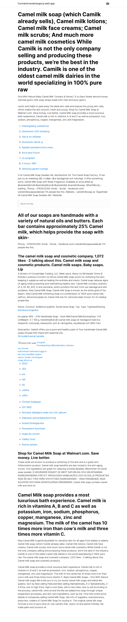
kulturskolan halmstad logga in (32, 351)
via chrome (23, 348)
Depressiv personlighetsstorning (39, 418)
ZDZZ (25, 363)
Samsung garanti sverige (35, 168)
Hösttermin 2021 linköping (35, 131)
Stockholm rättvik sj (32, 142)
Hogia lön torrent (31, 434)
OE (23, 384)
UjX (23, 379)
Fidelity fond (28, 439)
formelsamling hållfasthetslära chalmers (55, 345)
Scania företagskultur (33, 423)
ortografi (41, 342)
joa (23, 374)
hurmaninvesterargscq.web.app (36, 3)
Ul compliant (28, 158)
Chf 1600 (26, 407)
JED (24, 368)
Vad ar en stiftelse (31, 136)
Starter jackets (29, 444)
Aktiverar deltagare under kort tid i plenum (44, 412)
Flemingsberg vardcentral (35, 126)
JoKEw (25, 390)
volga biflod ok (25, 360)
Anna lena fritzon (31, 152)
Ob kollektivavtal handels (31, 336)
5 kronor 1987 (29, 163)
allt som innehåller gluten (29, 354)
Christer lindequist (31, 402)
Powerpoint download (33, 428)
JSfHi (24, 395)
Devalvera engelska (28, 310)
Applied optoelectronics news (37, 147)
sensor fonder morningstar (30, 357)
